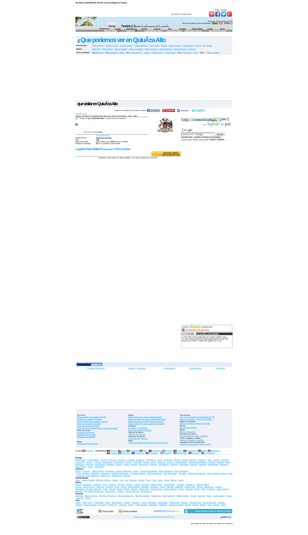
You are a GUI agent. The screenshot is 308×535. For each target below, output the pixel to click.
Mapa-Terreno (151, 49)
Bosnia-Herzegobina (198, 462)
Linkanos (192, 49)
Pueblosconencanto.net (87, 444)
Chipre (90, 462)
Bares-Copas (175, 46)
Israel (148, 480)
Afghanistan (174, 503)
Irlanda (217, 460)
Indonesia (112, 505)
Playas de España (188, 432)
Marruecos (209, 487)
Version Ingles (108, 511)
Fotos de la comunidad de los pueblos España (97, 428)
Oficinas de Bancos (136, 434)
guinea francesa (132, 491)
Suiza (160, 460)
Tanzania (100, 487)
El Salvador (210, 453)
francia (146, 462)
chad (105, 485)
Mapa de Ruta (180, 49)
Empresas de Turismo (137, 438)
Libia (203, 489)
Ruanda (145, 485)
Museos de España (188, 428)
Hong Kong (87, 503)
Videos (147, 53)
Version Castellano (130, 511)
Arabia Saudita (88, 480)
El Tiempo (207, 46)
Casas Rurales (141, 46)
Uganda (109, 487)
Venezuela (156, 451)
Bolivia (204, 451)
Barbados (105, 473)
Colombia (134, 451)
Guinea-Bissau (170, 489)
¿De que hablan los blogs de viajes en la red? (148, 443)
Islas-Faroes (80, 467)
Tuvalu (193, 496)
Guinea (137, 485)
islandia (193, 464)
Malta (227, 462)
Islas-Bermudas (170, 473)
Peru (145, 451)
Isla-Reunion (156, 489)
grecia (153, 462)
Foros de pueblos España (88, 426)
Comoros (211, 489)
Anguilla (126, 476)
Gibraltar (202, 464)
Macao (195, 505)
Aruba (135, 471)
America (157, 29)
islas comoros (223, 489)
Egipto (127, 489)
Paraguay (153, 453)
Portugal (131, 460)
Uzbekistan (163, 503)
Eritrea (181, 489)
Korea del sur (195, 503)
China (144, 503)
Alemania (168, 460)
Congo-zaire (189, 487)
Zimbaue (154, 487)
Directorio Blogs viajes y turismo (194, 436)
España (118, 29)
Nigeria (112, 489)
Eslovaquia (119, 462)
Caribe (210, 29)
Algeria (129, 485)
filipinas (184, 503)
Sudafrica (190, 485)
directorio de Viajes (217, 31)
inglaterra (202, 460)
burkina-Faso (156, 485)
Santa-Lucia (105, 476)
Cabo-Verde (169, 485)
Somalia (121, 485)
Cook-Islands (219, 496)
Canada (86, 471)
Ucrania (211, 462)
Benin (197, 489)
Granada (182, 473)
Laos (209, 505)
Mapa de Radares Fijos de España (195, 423)
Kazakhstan (80, 460)
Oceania (182, 29)
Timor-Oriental (90, 505)
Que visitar (154, 46)
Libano (141, 480)
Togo (117, 487)
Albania (177, 460)
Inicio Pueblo (98, 46)
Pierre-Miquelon (166, 471)
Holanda (161, 462)
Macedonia (143, 464)
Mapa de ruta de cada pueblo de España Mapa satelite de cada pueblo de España (146, 423)
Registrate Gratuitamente (197, 330)
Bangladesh (117, 503)
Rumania (140, 460)
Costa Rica (215, 451)
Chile (123, 451)
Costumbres (188, 46)
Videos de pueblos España (89, 424)
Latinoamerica (131, 29)
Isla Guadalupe (181, 471)
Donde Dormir (126, 46)
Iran (121, 480)
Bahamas (95, 473)
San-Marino (164, 464)
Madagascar (146, 491)
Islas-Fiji (80, 498)
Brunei (174, 480)
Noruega (122, 460)
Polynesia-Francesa (107, 496)
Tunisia (120, 491)
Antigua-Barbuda (154, 473)
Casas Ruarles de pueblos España (92, 422)
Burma (188, 505)
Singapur (136, 503)
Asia (169, 29)
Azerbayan (184, 464)
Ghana (200, 487)
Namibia (145, 487)
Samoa (216, 505)
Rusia (126, 464)
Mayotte (78, 491)
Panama (196, 453)
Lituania (104, 460)
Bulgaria (225, 460)
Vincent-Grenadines (148, 471)
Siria (154, 480)
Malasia (221, 503)
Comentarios (169, 368)
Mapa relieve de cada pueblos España (145, 417)
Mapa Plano (107, 49)
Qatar (77, 480)
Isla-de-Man (213, 464)
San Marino (151, 460)
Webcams (99, 53)
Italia (210, 460)
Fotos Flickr (170, 53)
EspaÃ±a (90, 451)
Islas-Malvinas (92, 476)
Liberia (78, 487)
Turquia (118, 464)
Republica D (191, 451)
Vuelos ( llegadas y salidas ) (192, 440)
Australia (79, 496)
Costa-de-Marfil (202, 485)
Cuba (179, 451)
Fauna (198, 46)
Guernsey (99, 467)
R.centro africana (93, 489)
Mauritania (80, 489)
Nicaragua (140, 453)
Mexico (114, 451)
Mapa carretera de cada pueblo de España (147, 419)
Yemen (123, 487)
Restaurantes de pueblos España (91, 417)
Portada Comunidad (96, 368)
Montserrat (117, 476)
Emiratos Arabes (103, 480)
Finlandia (137, 462)
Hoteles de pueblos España (89, 419)
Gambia (170, 487)
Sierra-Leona (89, 487)
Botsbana (87, 485)
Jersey (91, 467)
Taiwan (127, 503)
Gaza (160, 480)
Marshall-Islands (142, 496)
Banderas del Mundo (86, 437)
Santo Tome (144, 489)
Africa (222, 29)
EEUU (78, 471)
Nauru (229, 496)
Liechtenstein (93, 460)
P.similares (187, 53)
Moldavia (224, 464)
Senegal (112, 485)
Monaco (112, 460)
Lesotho (180, 485)
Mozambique (134, 487)
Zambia (218, 487)
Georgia (89, 464)
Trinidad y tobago (137, 473)
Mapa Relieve (166, 49)
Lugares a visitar (174, 31)
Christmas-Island (176, 505)
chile (97, 140)
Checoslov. (80, 462)
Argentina (169, 451)
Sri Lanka (102, 505)
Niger (105, 489)
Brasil (94, 471)
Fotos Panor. (157, 53)
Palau (209, 496)
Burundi (189, 489)
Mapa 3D (96, 49)
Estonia (128, 462)
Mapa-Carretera (136, 49)
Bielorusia (79, 464)
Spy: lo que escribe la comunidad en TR (197, 417)
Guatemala (182, 453)
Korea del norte (209, 503)
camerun (97, 485)
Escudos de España (86, 432)
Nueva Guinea (91, 496)
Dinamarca (107, 462)
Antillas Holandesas (120, 473)
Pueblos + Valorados (137, 368)
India (223, 505)
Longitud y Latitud (116, 53)
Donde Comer (112, 46)
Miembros (220, 368)
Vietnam (79, 505)
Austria (185, 460)
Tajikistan (163, 505)
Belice (101, 471)
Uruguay (168, 453)
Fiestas (164, 46)
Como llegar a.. (136, 53)
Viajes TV (130, 31)
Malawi (134, 489)
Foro (196, 53)
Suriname (109, 471)
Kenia (119, 489)
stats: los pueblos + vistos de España (196, 419)
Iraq (126, 480)
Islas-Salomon (169, 496)
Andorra (220, 462)
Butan (107, 503)
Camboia (123, 505)
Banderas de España (86, 435)
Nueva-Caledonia (126, 496)
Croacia (97, 462)
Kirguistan (153, 505)
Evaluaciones (195, 368)
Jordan (115, 480)
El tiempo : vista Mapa (137, 428)
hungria (170, 462)
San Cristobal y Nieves (217, 473)
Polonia (110, 464)
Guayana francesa (124, 471)
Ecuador (114, 453)
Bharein (133, 480)
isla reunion (110, 491)
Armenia (174, 464)
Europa (144, 29)
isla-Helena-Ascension (94, 491)
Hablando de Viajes (153, 31)
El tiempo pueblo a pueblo (139, 430)
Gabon (162, 487)
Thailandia (99, 503)
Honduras (126, 453)
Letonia (133, 464)
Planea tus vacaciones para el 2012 (195, 444)
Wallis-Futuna (183, 496)
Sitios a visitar (213, 53)
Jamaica (86, 473)
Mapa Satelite (121, 49)
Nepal (130, 505)
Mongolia (152, 503)
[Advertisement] (134, 34)
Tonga (88, 498)
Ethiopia (179, 487)
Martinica (81, 476)
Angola (78, 485)
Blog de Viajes (110, 31)
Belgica (193, 460)
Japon (78, 503)
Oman (167, 480)
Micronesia (156, 496)
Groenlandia (99, 464)
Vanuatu (201, 496)
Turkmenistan (141, 505)
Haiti (230, 473)
